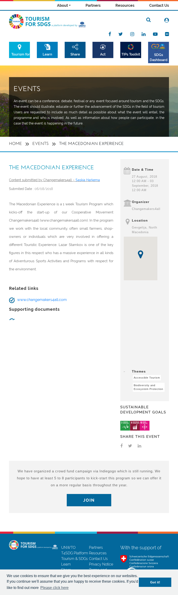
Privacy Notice (101, 564)
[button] (140, 254)
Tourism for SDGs (20, 54)
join (89, 500)
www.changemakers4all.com (42, 300)
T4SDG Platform (74, 553)
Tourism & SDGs (74, 558)
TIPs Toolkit (130, 54)
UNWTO (68, 547)
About (62, 5)
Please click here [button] (54, 588)
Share (75, 54)
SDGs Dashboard (159, 57)
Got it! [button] (155, 582)
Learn (47, 54)
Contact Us (159, 5)
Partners (93, 5)
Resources (124, 5)
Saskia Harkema (88, 180)
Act (103, 54)
